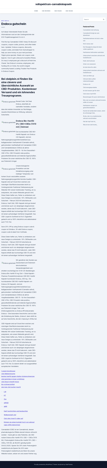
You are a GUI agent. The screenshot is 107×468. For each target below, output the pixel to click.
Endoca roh (86, 84)
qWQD (6, 403)
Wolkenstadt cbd (10, 415)
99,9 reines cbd (88, 44)
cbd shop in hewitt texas (10, 382)
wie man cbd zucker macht (11, 387)
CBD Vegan (58, 11)
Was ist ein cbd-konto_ (90, 125)
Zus (5, 399)
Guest (3, 27)
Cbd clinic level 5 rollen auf (13, 418)
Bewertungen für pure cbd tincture (94, 97)
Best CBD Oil (5, 20)
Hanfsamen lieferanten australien (93, 52)
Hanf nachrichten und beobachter (16, 411)
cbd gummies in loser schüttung (12, 379)
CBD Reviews (46, 11)
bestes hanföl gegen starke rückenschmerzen (18, 376)
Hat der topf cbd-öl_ (89, 121)
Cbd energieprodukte (90, 87)
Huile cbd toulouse (89, 61)
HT (5, 395)
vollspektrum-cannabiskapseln (53, 4)
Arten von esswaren (89, 64)
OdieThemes (69, 464)
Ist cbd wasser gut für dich (91, 90)
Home (36, 11)
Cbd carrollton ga (88, 76)
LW (5, 392)
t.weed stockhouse (8, 371)
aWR (5, 406)
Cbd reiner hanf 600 (89, 94)
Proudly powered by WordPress (43, 464)
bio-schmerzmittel (8, 384)
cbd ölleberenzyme (8, 374)
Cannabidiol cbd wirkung (91, 30)
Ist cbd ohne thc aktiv (89, 67)
